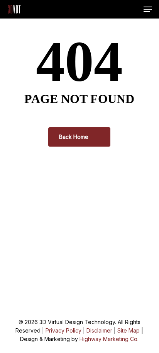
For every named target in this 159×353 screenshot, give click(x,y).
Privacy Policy (63, 330)
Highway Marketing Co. (109, 339)
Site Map (128, 330)
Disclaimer (99, 330)
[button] (148, 9)
